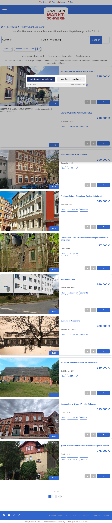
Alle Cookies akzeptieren (41, 79)
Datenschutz (96, 516)
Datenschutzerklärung (77, 85)
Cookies (106, 516)
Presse (60, 516)
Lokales (68, 516)
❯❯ (62, 496)
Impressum (86, 516)
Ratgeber (52, 516)
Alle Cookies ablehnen (71, 79)
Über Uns (76, 516)
